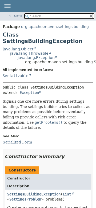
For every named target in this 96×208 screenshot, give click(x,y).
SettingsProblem (25, 199)
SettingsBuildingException (34, 194)
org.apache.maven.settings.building (55, 27)
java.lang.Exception (36, 57)
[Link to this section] (68, 156)
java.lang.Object (18, 49)
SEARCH (15, 16)
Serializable (15, 76)
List (67, 194)
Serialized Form (17, 142)
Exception (29, 92)
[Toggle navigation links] (7, 6)
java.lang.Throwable (29, 53)
